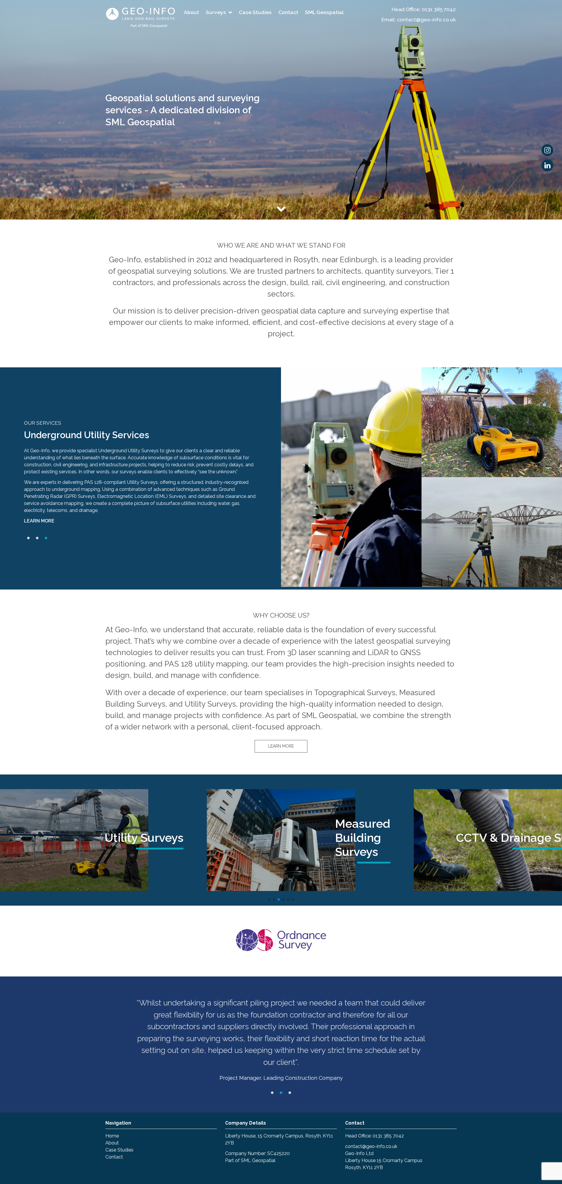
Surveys (216, 12)
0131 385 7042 (439, 9)
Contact (288, 12)
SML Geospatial (324, 12)
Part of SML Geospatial (250, 1160)
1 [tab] (28, 538)
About (191, 12)
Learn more (39, 521)
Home (112, 1136)
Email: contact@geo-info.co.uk (418, 19)
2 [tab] (37, 538)
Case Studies (255, 12)
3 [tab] (46, 538)
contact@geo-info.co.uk (371, 1146)
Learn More (281, 746)
